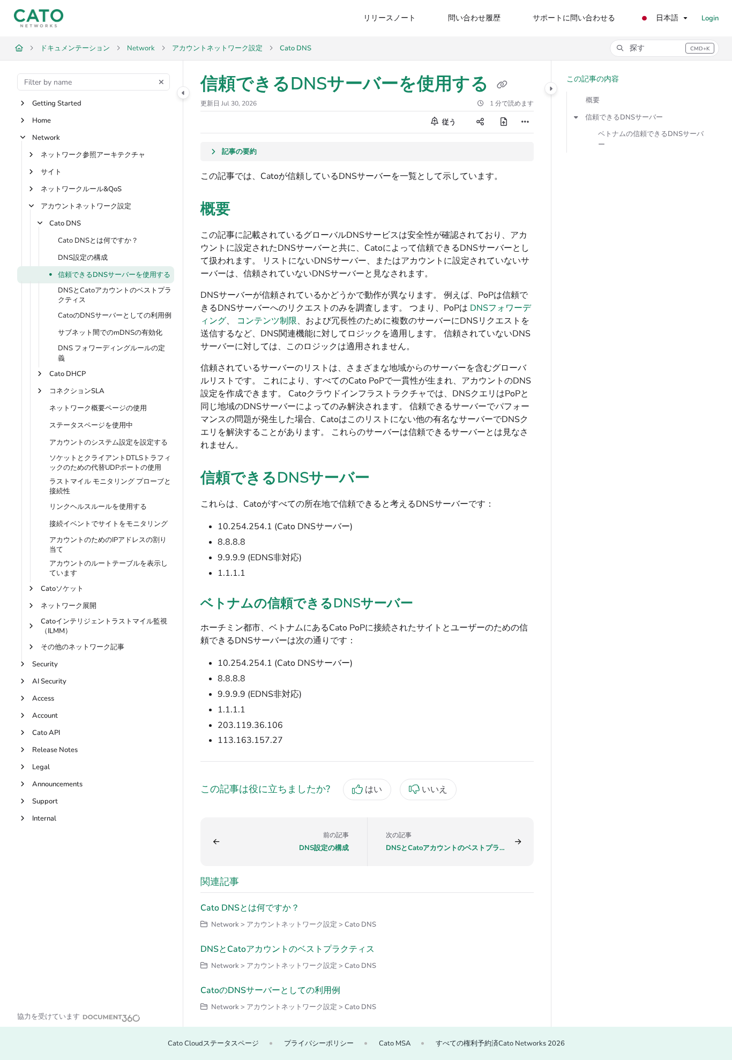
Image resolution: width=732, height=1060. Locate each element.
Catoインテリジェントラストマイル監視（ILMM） (104, 626)
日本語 (666, 18)
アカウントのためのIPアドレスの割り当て (108, 544)
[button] (664, 48)
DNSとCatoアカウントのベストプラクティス (114, 295)
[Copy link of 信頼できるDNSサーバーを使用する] (502, 85)
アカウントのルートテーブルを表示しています (108, 568)
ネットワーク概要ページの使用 (98, 408)
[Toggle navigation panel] (183, 92)
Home (41, 120)
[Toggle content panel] (550, 88)
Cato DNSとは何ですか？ (98, 240)
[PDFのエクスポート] (503, 122)
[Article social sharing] (480, 122)
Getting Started (56, 103)
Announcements (57, 784)
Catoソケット (62, 589)
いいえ (434, 789)
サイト (51, 172)
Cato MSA (394, 1043)
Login (710, 18)
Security (45, 664)
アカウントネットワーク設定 (217, 48)
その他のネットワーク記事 (82, 647)
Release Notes (55, 750)
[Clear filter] (161, 82)
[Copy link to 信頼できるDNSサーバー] (386, 478)
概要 (593, 100)
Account (45, 715)
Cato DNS (295, 48)
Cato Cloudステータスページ (213, 1043)
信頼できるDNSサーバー (624, 117)
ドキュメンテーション (75, 48)
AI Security (49, 681)
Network (141, 48)
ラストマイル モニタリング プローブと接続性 (110, 487)
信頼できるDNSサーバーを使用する (114, 275)
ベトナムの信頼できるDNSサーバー (651, 139)
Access (43, 698)
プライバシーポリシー (319, 1043)
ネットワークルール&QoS (81, 189)
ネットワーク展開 (68, 606)
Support (45, 801)
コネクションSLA (76, 391)
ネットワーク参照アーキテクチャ (93, 155)
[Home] (38, 18)
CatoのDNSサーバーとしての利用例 (114, 316)
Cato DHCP (67, 374)
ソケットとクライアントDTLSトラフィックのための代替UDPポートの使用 (110, 462)
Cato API (46, 733)
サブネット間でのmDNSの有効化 (110, 333)
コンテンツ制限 (267, 321)
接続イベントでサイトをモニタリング (108, 524)
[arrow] (576, 117)
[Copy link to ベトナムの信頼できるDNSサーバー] (430, 604)
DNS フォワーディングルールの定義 (111, 353)
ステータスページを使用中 (91, 425)
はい (373, 789)
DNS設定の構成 (83, 257)
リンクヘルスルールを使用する (98, 507)
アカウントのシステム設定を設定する (108, 442)
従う (448, 122)
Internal (44, 818)
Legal (41, 767)
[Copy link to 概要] (247, 210)
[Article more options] (525, 122)
